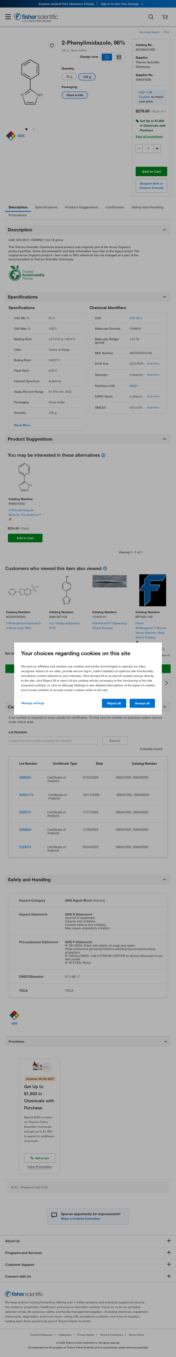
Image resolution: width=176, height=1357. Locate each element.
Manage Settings (32, 703)
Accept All (142, 703)
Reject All (114, 703)
